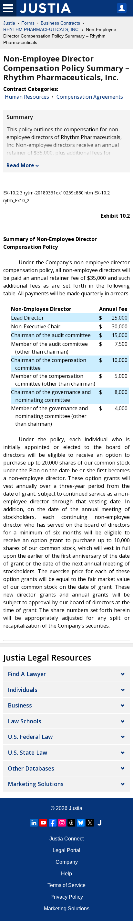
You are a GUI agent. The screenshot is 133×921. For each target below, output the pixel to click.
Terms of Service (66, 885)
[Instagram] (62, 823)
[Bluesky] (81, 823)
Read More (20, 165)
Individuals (22, 690)
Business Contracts (60, 23)
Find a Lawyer (27, 674)
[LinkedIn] (34, 823)
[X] (90, 823)
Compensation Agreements (89, 96)
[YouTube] (43, 823)
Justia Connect (66, 838)
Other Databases (31, 768)
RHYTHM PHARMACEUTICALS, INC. (41, 29)
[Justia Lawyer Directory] (99, 823)
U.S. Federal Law (30, 736)
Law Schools (24, 721)
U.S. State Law (27, 752)
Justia (9, 23)
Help (66, 873)
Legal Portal (66, 850)
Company (67, 862)
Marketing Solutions (36, 784)
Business (20, 705)
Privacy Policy (66, 897)
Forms (28, 23)
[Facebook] (52, 823)
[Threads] (71, 823)
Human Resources (27, 96)
